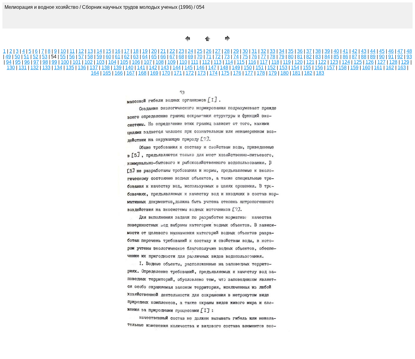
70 (199, 56)
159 (354, 67)
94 (9, 62)
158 (342, 67)
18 (136, 51)
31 (254, 51)
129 (405, 62)
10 (63, 51)
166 (119, 73)
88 (363, 56)
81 (300, 56)
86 (345, 56)
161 (378, 67)
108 (160, 62)
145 (188, 67)
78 (272, 56)
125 (358, 62)
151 (260, 67)
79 (281, 56)
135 (70, 67)
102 (88, 62)
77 (263, 56)
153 (283, 67)
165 (107, 73)
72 (218, 56)
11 (72, 51)
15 (108, 51)
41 (345, 51)
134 (58, 67)
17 (126, 51)
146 (200, 67)
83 (318, 56)
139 (117, 67)
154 (295, 67)
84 (327, 56)
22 (172, 51)
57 (81, 56)
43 (363, 51)
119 (287, 62)
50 (17, 56)
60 (108, 56)
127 (381, 62)
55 (63, 56)
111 (194, 62)
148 (224, 67)
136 (82, 67)
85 (336, 56)
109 (171, 62)
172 (190, 73)
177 (249, 73)
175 (225, 73)
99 (54, 62)
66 (163, 56)
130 (11, 67)
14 (99, 51)
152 (271, 67)
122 (322, 62)
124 (346, 62)
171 (178, 73)
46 (391, 51)
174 (213, 73)
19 (145, 51)
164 (95, 73)
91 (391, 56)
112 (206, 62)
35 (290, 51)
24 (190, 51)
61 (117, 56)
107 (148, 62)
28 (227, 51)
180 (284, 73)
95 (18, 62)
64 (145, 56)
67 (172, 56)
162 (390, 67)
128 (393, 62)
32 (263, 51)
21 (163, 51)
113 (217, 62)
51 (26, 56)
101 (77, 62)
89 (373, 56)
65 (154, 56)
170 (166, 73)
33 (272, 51)
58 (90, 56)
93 (409, 56)
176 (237, 73)
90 (382, 56)
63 (136, 56)
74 (236, 56)
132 (34, 67)
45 (382, 51)
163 (402, 67)
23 (181, 51)
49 (8, 56)
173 (201, 73)
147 (212, 67)
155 (307, 67)
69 (190, 56)
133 (46, 67)
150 (248, 67)
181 (296, 73)
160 (366, 67)
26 (208, 51)
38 (318, 51)
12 (81, 51)
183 (320, 73)
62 (126, 56)
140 (129, 67)
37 (309, 51)
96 (27, 62)
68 (181, 56)
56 (72, 56)
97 (36, 62)
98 (45, 62)
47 (400, 51)
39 (327, 51)
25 (199, 51)
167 (130, 73)
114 (229, 62)
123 (334, 62)
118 (275, 62)
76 (254, 56)
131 (23, 67)
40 (336, 51)
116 (252, 62)
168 (142, 73)
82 (309, 56)
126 (369, 62)
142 (153, 67)
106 (136, 62)
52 (35, 56)
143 (165, 67)
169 (154, 73)
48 (409, 51)
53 (44, 56)
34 (281, 51)
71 (208, 56)
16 (117, 51)
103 (100, 62)
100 (65, 62)
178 (261, 73)
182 (308, 73)
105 (124, 62)
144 (177, 67)
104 (112, 62)
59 (99, 56)
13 (90, 51)
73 (227, 56)
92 (400, 56)
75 (245, 56)
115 (241, 62)
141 (141, 67)
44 (373, 51)
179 (273, 73)
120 (298, 62)
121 (310, 62)
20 (154, 51)
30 (245, 51)
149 (236, 67)
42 (354, 51)
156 (319, 67)
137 (94, 67)
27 (218, 51)
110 (183, 62)
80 (290, 56)
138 (105, 67)
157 (331, 67)
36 (300, 51)
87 (354, 56)
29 (236, 51)
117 (264, 62)
